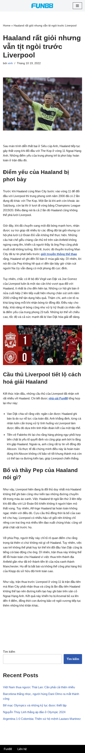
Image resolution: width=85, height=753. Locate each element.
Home (6, 25)
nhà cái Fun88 (58, 398)
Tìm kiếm (9, 651)
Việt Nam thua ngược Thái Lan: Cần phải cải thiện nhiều (39, 687)
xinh (10, 63)
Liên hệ (22, 749)
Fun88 (8, 749)
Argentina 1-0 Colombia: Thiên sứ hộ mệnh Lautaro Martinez (42, 718)
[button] (77, 5)
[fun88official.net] (42, 6)
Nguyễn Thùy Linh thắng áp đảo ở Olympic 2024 (34, 712)
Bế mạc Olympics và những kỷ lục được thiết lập (34, 705)
